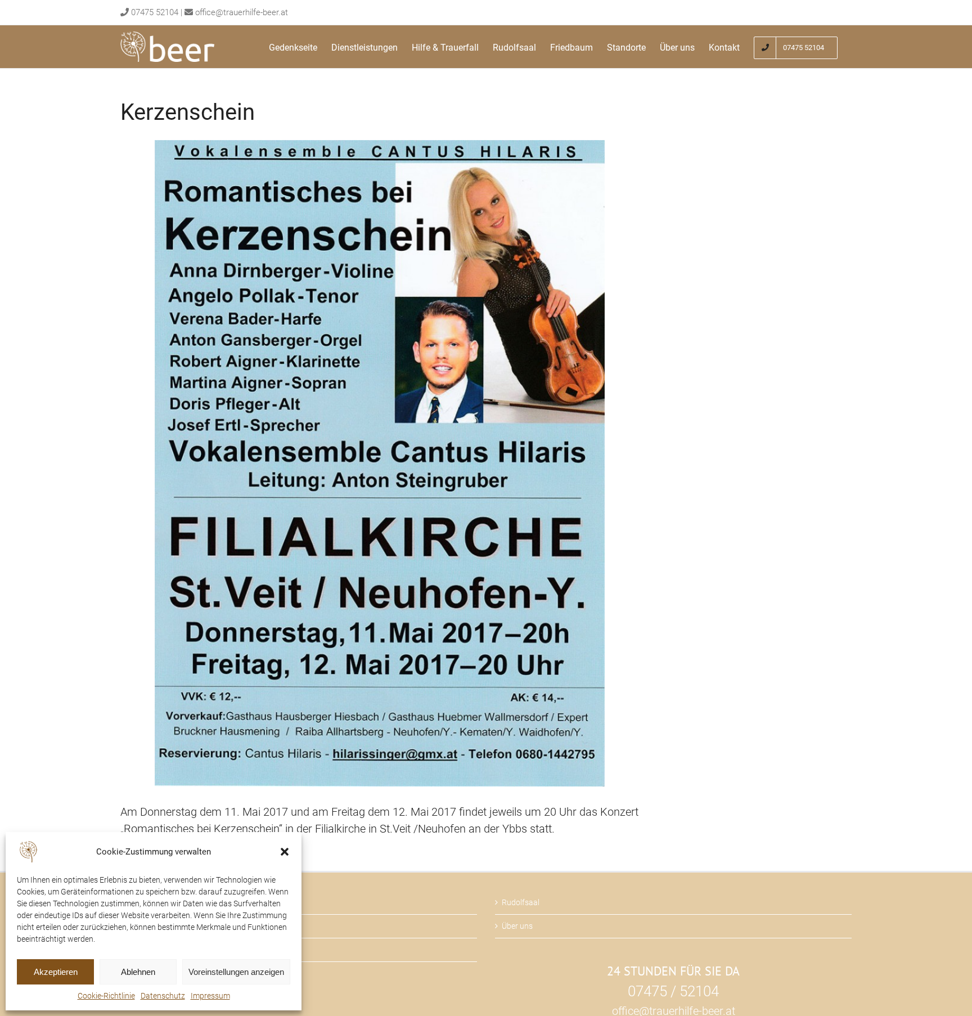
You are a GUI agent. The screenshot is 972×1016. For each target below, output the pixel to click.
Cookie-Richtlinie (106, 995)
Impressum (210, 995)
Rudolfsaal (520, 902)
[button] (284, 851)
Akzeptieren (56, 972)
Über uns (517, 925)
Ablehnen (138, 972)
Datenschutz (163, 995)
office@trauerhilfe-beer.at (241, 12)
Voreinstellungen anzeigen (236, 972)
